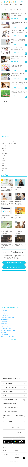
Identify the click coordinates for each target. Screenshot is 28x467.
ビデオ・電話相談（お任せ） (14, 262)
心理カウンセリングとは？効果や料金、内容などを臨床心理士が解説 (7, 203)
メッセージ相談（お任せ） (14, 267)
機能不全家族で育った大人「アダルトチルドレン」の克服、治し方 (7, 246)
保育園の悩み (4, 321)
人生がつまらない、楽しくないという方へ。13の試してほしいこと (7, 231)
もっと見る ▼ (14, 339)
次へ (22, 101)
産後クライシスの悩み (6, 328)
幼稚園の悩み (4, 323)
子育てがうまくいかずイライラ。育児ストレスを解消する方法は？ (19, 83)
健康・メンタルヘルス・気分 (9, 143)
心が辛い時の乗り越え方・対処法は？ (20, 188)
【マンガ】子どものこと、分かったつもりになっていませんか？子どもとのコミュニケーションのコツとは (19, 32)
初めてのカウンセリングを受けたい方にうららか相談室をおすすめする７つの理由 (7, 189)
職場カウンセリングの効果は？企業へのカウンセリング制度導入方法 (20, 203)
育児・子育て (16, 18)
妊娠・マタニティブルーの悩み (8, 330)
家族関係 (4, 160)
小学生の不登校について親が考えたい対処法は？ (19, 23)
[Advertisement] (14, 119)
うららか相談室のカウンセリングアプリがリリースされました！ (7, 217)
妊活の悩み (3, 332)
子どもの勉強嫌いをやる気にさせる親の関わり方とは (19, 57)
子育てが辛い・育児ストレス (7, 317)
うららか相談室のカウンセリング (12, 378)
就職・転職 (4, 168)
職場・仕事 (4, 165)
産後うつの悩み (4, 326)
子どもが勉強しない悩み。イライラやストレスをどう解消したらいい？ (19, 66)
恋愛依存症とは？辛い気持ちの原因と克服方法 (20, 245)
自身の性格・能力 (6, 146)
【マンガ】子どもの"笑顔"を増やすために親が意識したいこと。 (19, 48)
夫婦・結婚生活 (6, 150)
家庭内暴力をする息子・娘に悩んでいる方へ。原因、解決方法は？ (20, 217)
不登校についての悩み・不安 (7, 336)
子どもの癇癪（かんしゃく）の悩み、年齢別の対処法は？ (18, 14)
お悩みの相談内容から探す (10, 399)
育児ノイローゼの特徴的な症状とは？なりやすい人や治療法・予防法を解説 (19, 41)
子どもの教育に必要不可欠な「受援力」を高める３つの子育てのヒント (19, 91)
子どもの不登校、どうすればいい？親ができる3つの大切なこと (19, 74)
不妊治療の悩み (4, 334)
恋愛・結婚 (4, 153)
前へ (5, 101)
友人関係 (4, 155)
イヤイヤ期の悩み (5, 319)
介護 (3, 163)
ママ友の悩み (4, 310)
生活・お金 (4, 158)
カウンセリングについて (8, 141)
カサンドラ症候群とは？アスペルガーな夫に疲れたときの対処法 (20, 231)
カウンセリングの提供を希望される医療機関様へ (14, 437)
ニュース (4, 170)
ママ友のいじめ (4, 315)
